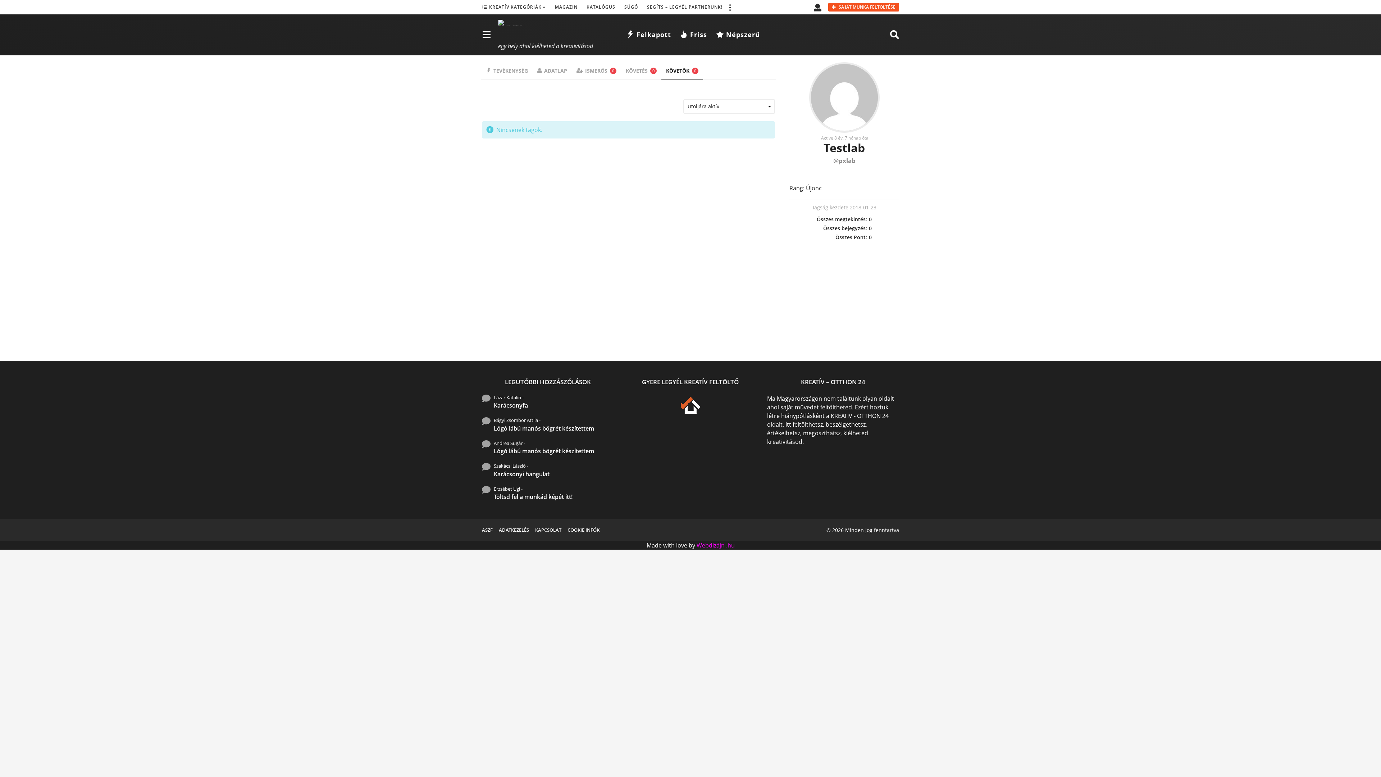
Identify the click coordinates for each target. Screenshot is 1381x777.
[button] (730, 7)
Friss (698, 34)
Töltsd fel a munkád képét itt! (533, 497)
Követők (681, 70)
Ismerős (599, 70)
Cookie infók (584, 530)
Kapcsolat (548, 530)
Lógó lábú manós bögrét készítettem (544, 428)
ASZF (487, 530)
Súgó (631, 7)
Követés (640, 70)
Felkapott (654, 34)
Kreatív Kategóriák (515, 7)
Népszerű (743, 34)
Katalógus (601, 7)
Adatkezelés (514, 530)
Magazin (566, 7)
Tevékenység (510, 70)
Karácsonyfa (511, 405)
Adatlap (555, 70)
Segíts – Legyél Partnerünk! (685, 7)
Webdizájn (711, 545)
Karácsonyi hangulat (522, 474)
